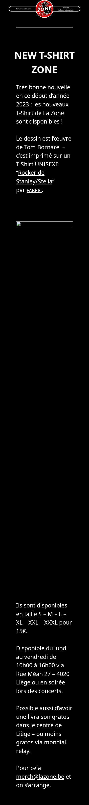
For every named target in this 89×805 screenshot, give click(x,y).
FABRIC (34, 190)
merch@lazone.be (40, 776)
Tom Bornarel (42, 147)
